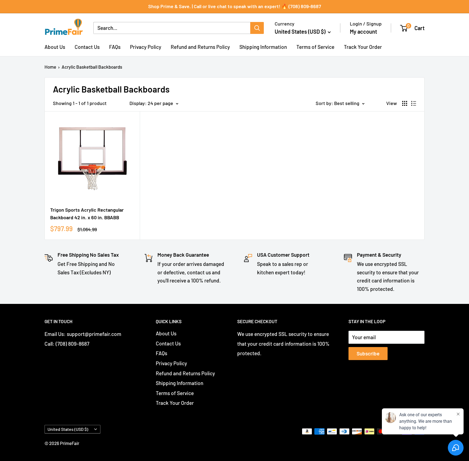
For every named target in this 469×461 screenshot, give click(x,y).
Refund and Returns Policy (200, 46)
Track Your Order (363, 46)
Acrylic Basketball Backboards (92, 66)
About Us (55, 46)
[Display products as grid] (404, 103)
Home (50, 66)
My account (363, 31)
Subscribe (368, 353)
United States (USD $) (67, 429)
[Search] (257, 28)
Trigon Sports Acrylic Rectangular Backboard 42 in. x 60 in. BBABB (87, 213)
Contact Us (87, 46)
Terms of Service (315, 46)
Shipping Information (263, 46)
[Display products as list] (413, 103)
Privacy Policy (145, 46)
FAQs (115, 46)
